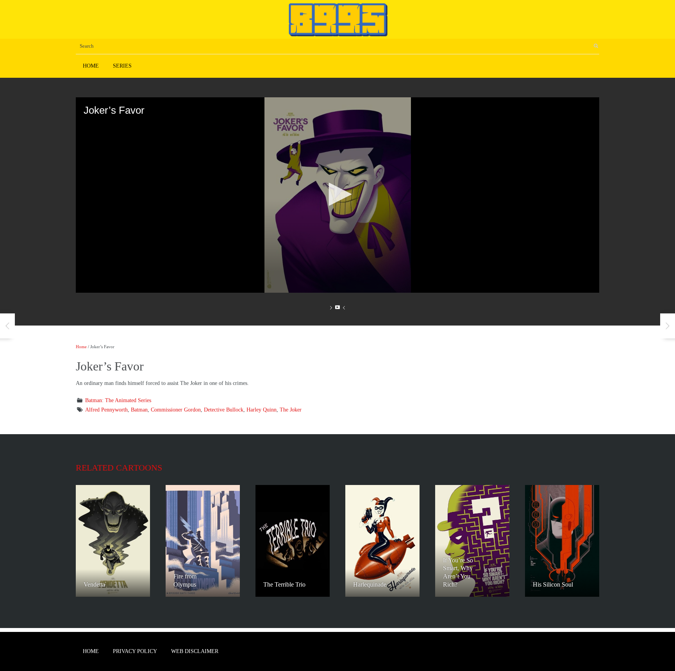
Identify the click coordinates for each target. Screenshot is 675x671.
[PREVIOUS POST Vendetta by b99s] (7, 325)
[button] (337, 194)
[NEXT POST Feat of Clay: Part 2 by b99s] (667, 325)
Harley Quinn (261, 410)
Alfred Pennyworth (106, 410)
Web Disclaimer (194, 651)
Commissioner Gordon (176, 410)
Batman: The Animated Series (118, 400)
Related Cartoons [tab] (119, 467)
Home (91, 66)
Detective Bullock (223, 410)
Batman (139, 410)
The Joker (291, 410)
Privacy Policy (135, 651)
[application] (337, 195)
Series (122, 66)
